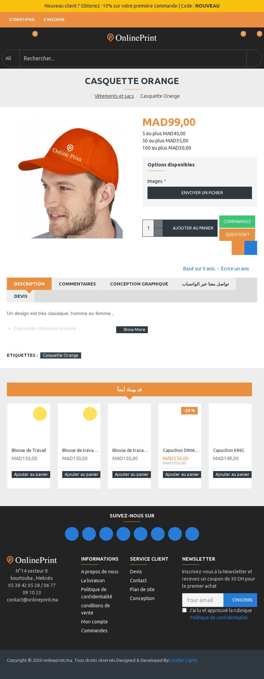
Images (155, 181)
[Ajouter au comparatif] (250, 248)
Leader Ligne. (183, 660)
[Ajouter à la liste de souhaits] (238, 248)
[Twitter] (89, 534)
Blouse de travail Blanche (80, 450)
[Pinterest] (175, 534)
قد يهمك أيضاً (129, 389)
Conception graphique (139, 283)
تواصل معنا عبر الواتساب (205, 283)
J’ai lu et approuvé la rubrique (220, 614)
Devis (21, 296)
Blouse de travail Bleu (130, 450)
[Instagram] (106, 534)
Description (29, 283)
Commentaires (77, 283)
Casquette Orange (60, 355)
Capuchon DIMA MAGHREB (181, 450)
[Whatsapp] (192, 534)
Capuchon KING (228, 450)
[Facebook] (72, 534)
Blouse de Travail (29, 450)
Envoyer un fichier (202, 192)
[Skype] (158, 534)
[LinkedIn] (123, 534)
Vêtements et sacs (114, 96)
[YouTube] (140, 534)
